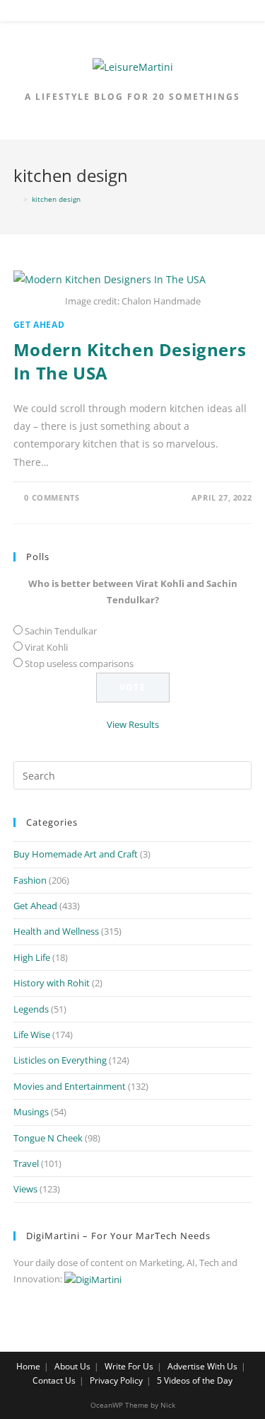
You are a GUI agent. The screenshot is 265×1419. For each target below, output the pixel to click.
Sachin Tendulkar (61, 631)
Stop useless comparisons (79, 663)
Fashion (30, 880)
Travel (26, 1163)
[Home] (16, 199)
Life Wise (31, 1034)
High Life (31, 957)
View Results (133, 724)
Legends (31, 1009)
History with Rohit (51, 982)
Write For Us (129, 1366)
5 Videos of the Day (194, 1380)
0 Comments (51, 497)
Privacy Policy (116, 1380)
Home (28, 1366)
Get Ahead (38, 325)
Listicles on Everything (60, 1060)
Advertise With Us (202, 1366)
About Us (72, 1366)
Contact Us (54, 1380)
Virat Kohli (46, 647)
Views (25, 1188)
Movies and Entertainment (69, 1086)
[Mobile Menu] (132, 13)
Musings (31, 1111)
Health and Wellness (56, 931)
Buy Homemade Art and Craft (75, 854)
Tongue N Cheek (48, 1138)
